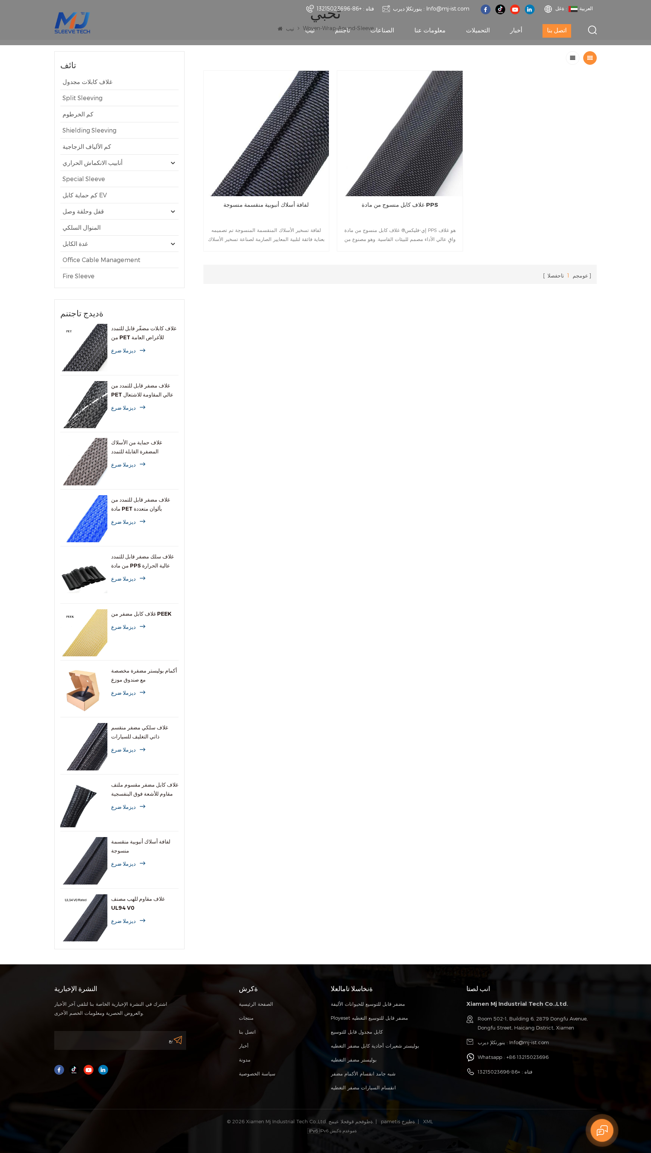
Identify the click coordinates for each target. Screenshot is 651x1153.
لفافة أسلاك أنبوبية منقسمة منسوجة (140, 846)
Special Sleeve (84, 178)
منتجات (246, 1018)
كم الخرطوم (78, 113)
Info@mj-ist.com (447, 8)
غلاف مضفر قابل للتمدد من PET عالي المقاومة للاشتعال (142, 390)
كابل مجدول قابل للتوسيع (357, 1032)
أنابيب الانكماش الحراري (92, 162)
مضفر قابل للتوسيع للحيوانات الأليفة (368, 1004)
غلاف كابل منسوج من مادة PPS (400, 204)
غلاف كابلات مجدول (87, 81)
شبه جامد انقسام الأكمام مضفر (363, 1074)
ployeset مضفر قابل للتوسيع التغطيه (369, 1018)
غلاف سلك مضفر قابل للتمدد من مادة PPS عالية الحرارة (142, 561)
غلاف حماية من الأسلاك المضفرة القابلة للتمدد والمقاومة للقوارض (136, 447)
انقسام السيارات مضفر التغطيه (363, 1087)
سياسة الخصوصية (257, 1074)
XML (428, 1121)
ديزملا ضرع (123, 350)
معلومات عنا (430, 30)
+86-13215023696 (339, 8)
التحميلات (478, 30)
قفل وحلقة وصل (83, 211)
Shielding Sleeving (89, 130)
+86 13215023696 (527, 1057)
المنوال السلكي (82, 227)
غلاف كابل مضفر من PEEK (141, 613)
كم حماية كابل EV (85, 194)
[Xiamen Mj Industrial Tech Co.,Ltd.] (72, 22)
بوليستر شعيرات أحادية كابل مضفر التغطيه (375, 1046)
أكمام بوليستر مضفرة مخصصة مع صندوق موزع (144, 675)
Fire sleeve (79, 275)
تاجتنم (342, 30)
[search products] (592, 30)
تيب (310, 30)
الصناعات (382, 30)
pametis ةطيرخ (398, 1121)
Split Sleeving (82, 97)
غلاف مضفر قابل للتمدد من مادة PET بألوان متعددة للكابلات (140, 504)
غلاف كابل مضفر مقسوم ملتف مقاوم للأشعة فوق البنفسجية (144, 789)
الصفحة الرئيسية (256, 1004)
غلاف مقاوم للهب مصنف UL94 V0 (138, 903)
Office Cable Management (102, 259)
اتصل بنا (557, 30)
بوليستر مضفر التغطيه (354, 1060)
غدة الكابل (75, 243)
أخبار (516, 30)
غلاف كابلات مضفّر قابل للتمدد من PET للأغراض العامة (143, 333)
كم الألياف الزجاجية (87, 146)
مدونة (245, 1060)
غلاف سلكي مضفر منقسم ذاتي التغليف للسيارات (139, 732)
